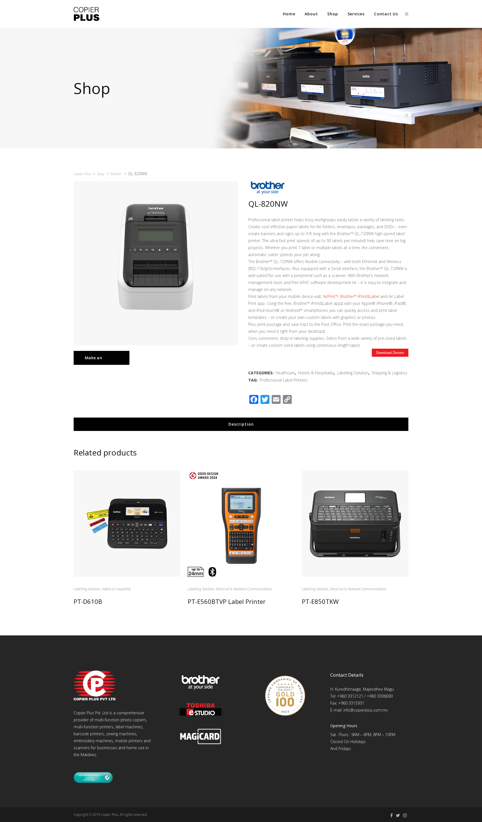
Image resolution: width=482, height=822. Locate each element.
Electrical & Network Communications (244, 589)
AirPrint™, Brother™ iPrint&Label (351, 296)
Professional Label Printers (283, 380)
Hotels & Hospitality (316, 372)
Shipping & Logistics (389, 372)
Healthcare (285, 372)
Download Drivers (390, 353)
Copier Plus (109, 814)
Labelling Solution (352, 372)
